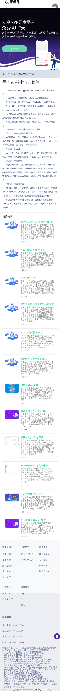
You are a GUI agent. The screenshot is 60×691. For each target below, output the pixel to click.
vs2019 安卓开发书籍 (32, 332)
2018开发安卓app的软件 (33, 520)
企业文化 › (7, 571)
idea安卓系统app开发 (12, 669)
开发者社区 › (8, 599)
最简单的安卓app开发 (32, 437)
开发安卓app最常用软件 (39, 664)
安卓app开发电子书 (34, 673)
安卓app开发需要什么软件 (15, 677)
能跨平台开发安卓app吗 (33, 411)
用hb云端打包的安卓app (24, 650)
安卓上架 (53, 684)
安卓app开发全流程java (29, 671)
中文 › (23, 594)
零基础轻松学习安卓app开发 (16, 681)
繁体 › (23, 605)
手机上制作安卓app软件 (34, 656)
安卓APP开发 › (27, 554)
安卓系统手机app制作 (13, 656)
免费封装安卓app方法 (13, 654)
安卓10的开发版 (29, 278)
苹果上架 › (44, 554)
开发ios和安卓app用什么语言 (41, 681)
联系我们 (6, 617)
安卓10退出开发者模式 (33, 250)
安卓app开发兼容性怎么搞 (15, 662)
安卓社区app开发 (30, 669)
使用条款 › (7, 560)
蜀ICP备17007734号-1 (43, 690)
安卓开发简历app (11, 671)
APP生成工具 (18, 687)
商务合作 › (7, 594)
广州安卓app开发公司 (32, 493)
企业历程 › (7, 577)
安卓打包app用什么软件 (34, 652)
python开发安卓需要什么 (34, 358)
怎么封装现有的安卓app (34, 654)
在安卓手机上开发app (13, 665)
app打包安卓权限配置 (13, 652)
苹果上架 (17, 684)
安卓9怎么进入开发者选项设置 (37, 221)
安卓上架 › (44, 560)
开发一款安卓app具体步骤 (34, 465)
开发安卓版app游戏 (47, 669)
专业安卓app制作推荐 (33, 658)
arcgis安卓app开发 (11, 667)
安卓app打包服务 (42, 650)
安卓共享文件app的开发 (14, 673)
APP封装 (35, 684)
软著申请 (8, 687)
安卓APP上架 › (27, 560)
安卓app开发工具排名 (33, 665)
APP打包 (26, 684)
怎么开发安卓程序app (36, 677)
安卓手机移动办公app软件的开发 (38, 660)
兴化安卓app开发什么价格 (38, 662)
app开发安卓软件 (34, 675)
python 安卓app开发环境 (46, 667)
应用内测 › (44, 571)
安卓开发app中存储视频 (14, 679)
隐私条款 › (7, 565)
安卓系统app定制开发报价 (15, 675)
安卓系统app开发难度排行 (37, 679)
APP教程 (11, 74)
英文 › (23, 599)
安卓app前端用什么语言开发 (16, 664)
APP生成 (44, 684)
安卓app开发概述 (27, 667)
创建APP (14, 49)
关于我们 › (7, 554)
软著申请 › (44, 565)
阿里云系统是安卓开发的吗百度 (37, 304)
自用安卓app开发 (30, 385)
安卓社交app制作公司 (13, 658)
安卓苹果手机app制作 (13, 660)
